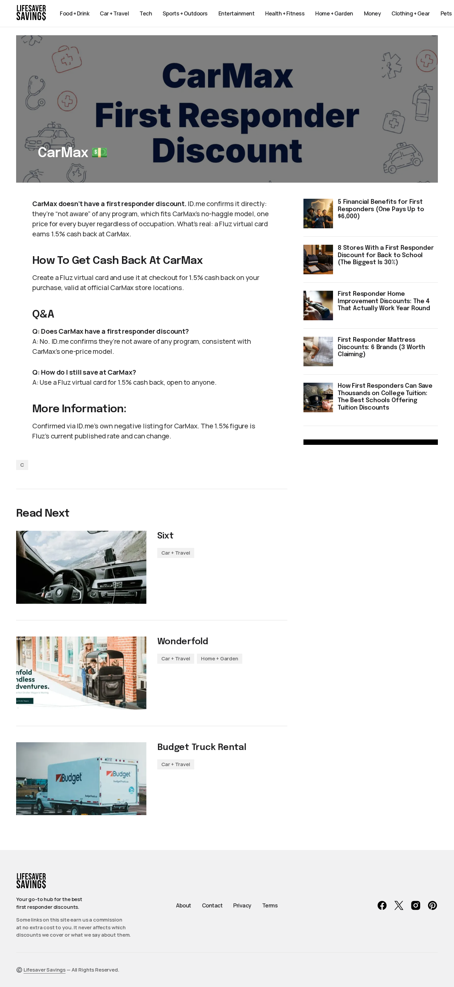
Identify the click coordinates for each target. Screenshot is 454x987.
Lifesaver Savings (45, 969)
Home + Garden (219, 658)
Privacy (242, 905)
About (183, 905)
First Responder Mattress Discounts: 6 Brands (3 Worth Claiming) (381, 347)
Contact (212, 905)
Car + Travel (175, 552)
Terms (270, 905)
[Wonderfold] (81, 673)
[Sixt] (81, 567)
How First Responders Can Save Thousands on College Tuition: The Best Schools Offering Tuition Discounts (385, 397)
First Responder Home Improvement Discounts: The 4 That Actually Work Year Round (384, 301)
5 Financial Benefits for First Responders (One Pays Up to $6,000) (381, 209)
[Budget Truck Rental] (81, 778)
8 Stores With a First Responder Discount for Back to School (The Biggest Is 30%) (386, 255)
